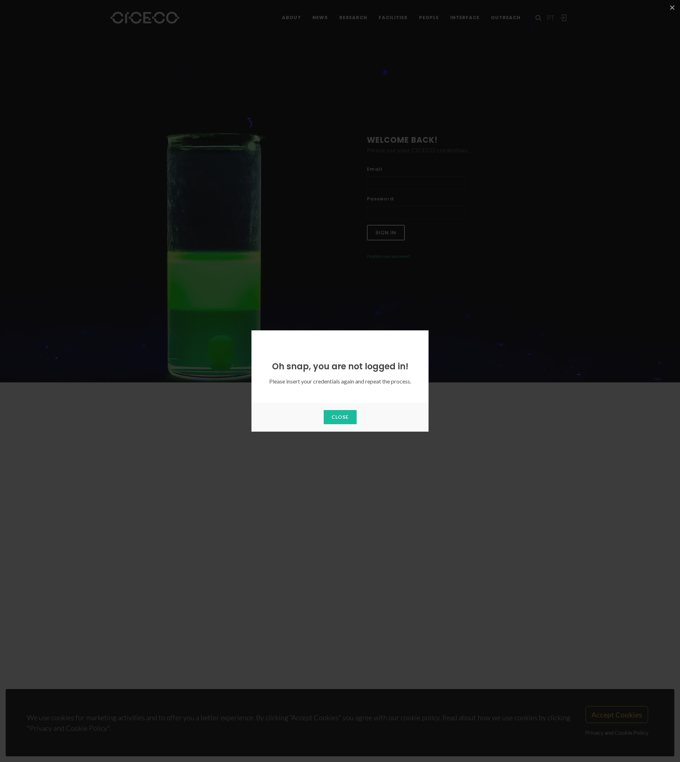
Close (340, 417)
